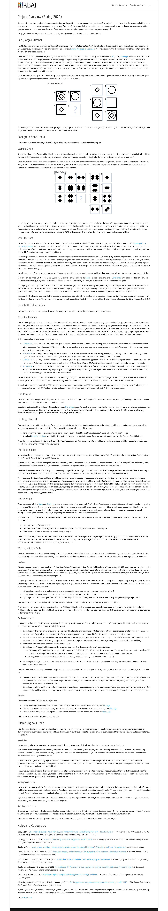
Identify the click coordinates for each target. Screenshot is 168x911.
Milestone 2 (27, 353)
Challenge (124, 56)
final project (70, 407)
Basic (112, 56)
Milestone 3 (27, 360)
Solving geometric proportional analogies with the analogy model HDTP (98, 882)
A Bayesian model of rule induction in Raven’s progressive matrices (83, 859)
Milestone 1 (27, 344)
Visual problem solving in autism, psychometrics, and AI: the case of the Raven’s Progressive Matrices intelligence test (79, 847)
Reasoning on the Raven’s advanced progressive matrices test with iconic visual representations (93, 867)
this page (106, 705)
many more (27, 897)
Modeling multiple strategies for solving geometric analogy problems (69, 874)
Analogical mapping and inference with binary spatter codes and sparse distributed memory (89, 852)
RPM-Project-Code (38, 436)
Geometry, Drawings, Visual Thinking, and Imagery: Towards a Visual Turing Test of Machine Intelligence (71, 832)
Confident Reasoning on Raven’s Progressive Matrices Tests (68, 839)
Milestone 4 (27, 366)
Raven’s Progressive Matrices (81, 49)
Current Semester (119, 5)
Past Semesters (136, 5)
